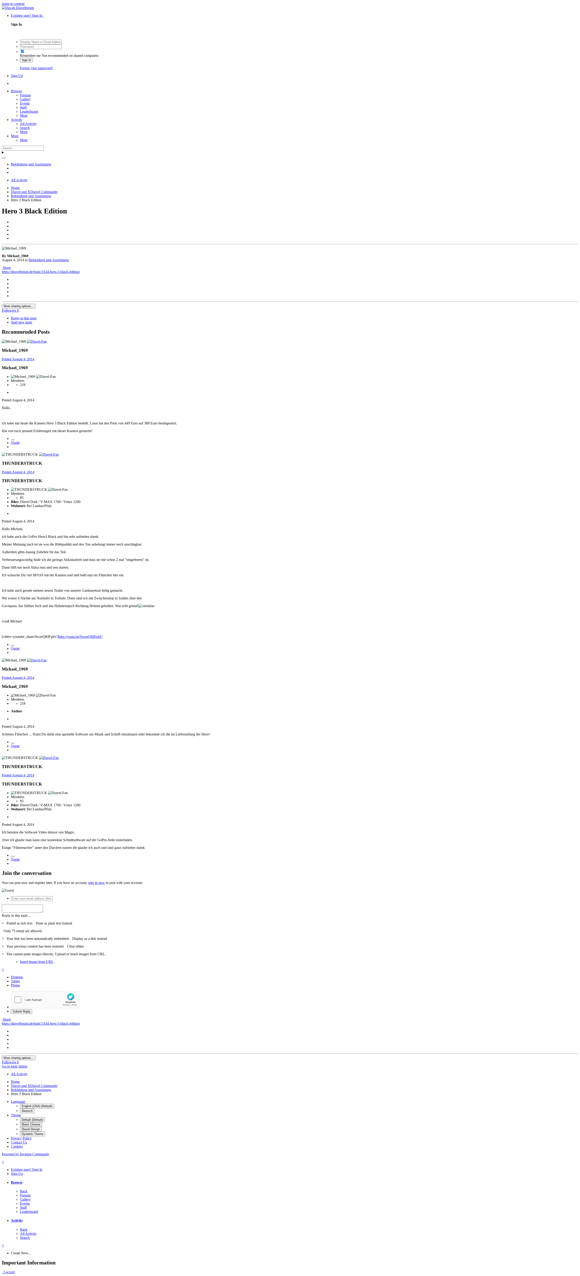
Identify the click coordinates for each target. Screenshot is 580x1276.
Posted (18, 359)
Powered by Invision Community (25, 1154)
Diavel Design (31, 1129)
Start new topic (21, 322)
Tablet (15, 981)
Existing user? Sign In (27, 15)
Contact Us (19, 1142)
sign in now (96, 883)
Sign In (26, 60)
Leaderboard (29, 111)
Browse (16, 91)
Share (6, 268)
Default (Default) (32, 1119)
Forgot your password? (36, 68)
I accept (8, 1272)
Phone (15, 985)
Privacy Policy (21, 1138)
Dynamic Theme (32, 1134)
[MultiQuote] (12, 439)
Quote (15, 443)
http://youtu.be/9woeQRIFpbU (80, 637)
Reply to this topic (24, 318)
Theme (16, 1115)
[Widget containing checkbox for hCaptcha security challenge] (45, 999)
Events (25, 103)
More (24, 115)
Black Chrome (31, 1124)
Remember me (30, 55)
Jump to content (13, 4)
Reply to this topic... (16, 915)
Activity (16, 120)
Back (23, 1191)
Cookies (17, 1146)
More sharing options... (19, 306)
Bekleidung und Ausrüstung (49, 260)
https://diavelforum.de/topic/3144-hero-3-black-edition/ (41, 272)
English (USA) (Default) (37, 1106)
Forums (25, 95)
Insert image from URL (36, 962)
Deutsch (27, 1111)
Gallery (25, 99)
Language (18, 1102)
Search (25, 128)
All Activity (28, 124)
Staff (23, 107)
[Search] (3, 157)
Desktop (17, 977)
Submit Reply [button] (21, 1011)
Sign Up (17, 76)
